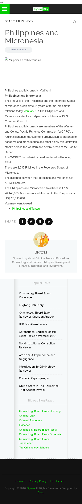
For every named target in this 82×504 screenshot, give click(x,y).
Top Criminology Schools (34, 447)
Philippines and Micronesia (32, 36)
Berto (41, 492)
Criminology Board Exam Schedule (40, 434)
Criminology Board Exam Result (38, 429)
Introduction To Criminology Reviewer (37, 368)
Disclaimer (57, 481)
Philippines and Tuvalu (26, 208)
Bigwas (31, 488)
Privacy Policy (38, 481)
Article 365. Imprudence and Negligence (37, 357)
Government (20, 49)
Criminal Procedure (30, 420)
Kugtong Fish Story (31, 305)
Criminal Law (27, 415)
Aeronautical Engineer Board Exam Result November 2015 (37, 333)
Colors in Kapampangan (34, 378)
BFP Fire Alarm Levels (33, 324)
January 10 (31, 111)
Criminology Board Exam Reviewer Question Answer (36, 314)
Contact (20, 481)
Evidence (24, 424)
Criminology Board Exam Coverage (35, 295)
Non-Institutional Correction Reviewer (37, 345)
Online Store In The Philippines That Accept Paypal (39, 387)
